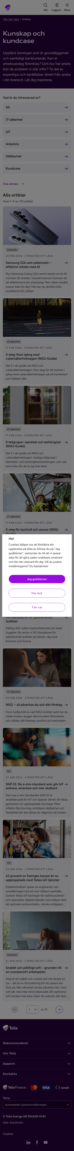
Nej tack (36, 593)
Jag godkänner (37, 579)
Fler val (37, 607)
